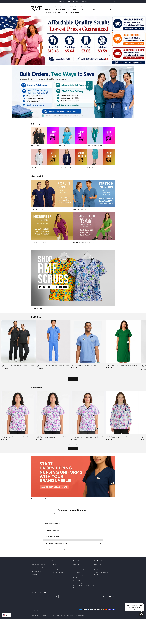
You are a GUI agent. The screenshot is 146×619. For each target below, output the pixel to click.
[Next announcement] (114, 1)
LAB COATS (34, 167)
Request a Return (56, 569)
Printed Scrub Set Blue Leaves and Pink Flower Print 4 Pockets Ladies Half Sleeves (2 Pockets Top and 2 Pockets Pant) (52, 437)
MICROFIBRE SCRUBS (37, 242)
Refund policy (85, 615)
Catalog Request (77, 572)
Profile (54, 575)
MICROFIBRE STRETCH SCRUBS (82, 242)
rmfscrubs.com (37, 615)
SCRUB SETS (35, 146)
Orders (54, 564)
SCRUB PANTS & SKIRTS (94, 146)
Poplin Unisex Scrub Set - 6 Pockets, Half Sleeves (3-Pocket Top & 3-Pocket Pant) (52, 366)
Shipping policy (70, 615)
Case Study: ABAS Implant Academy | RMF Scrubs (83, 586)
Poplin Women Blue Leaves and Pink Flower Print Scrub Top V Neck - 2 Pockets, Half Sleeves (16, 437)
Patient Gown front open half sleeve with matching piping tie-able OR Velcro (123, 365)
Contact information (61, 615)
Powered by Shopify (44, 615)
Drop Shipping (97, 569)
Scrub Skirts (91, 167)
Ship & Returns (77, 580)
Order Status (55, 567)
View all (73, 379)
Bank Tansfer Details (78, 577)
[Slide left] (69, 375)
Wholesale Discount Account (80, 569)
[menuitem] (48, 6)
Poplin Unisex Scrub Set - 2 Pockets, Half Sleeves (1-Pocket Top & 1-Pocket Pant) (17, 366)
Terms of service (77, 615)
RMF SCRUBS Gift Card (57, 572)
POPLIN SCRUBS (36, 209)
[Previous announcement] (31, 1)
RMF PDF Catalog (77, 583)
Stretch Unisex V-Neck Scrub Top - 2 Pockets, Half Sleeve (83, 365)
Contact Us (76, 564)
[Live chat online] (141, 614)
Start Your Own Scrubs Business (41, 499)
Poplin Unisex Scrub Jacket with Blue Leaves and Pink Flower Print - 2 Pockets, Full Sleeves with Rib (121, 437)
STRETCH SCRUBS (78, 209)
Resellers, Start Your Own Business (102, 567)
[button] (106, 9)
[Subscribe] (56, 596)
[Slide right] (76, 375)
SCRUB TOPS (63, 146)
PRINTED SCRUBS (36, 308)
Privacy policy (52, 615)
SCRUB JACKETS (64, 167)
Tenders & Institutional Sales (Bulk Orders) (102, 573)
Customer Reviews (77, 567)
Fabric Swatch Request (78, 575)
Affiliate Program (98, 564)
